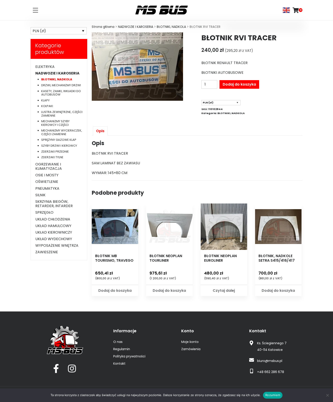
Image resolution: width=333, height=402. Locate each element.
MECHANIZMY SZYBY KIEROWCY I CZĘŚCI (55, 123)
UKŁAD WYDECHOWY (53, 239)
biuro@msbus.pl (269, 361)
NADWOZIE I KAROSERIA (135, 26)
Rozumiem (272, 395)
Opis (100, 131)
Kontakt (119, 363)
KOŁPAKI (47, 106)
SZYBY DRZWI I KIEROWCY (59, 146)
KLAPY (45, 100)
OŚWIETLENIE (46, 181)
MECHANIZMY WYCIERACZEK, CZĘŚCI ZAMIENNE (61, 132)
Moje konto (190, 342)
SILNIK (40, 195)
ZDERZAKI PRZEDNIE (55, 151)
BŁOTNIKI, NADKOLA (171, 26)
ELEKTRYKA (45, 66)
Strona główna (103, 26)
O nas (118, 342)
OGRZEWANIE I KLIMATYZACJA (48, 166)
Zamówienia (190, 349)
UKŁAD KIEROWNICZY (53, 232)
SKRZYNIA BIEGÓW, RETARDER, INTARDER (54, 203)
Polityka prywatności (129, 356)
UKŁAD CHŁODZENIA (52, 219)
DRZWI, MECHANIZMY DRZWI (61, 85)
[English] (286, 9)
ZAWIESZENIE (46, 252)
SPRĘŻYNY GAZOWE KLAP (58, 140)
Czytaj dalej (224, 290)
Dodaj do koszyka (239, 84)
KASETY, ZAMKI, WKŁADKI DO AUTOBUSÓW (61, 93)
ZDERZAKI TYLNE (52, 157)
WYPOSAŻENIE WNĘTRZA (56, 245)
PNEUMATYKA (47, 188)
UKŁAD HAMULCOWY (53, 225)
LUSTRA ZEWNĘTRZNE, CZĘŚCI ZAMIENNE (61, 114)
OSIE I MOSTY (46, 175)
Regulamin (121, 349)
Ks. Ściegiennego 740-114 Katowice (272, 346)
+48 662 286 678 (270, 372)
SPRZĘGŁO (44, 212)
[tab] (100, 131)
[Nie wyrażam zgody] (327, 395)
